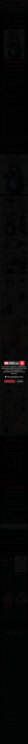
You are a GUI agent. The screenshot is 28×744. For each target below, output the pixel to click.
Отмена (20, 381)
